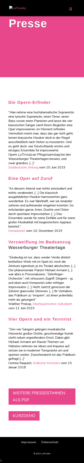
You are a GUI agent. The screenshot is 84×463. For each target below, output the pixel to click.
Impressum (28, 442)
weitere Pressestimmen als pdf (39, 396)
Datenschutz (50, 442)
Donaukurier (17, 231)
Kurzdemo (24, 416)
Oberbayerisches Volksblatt (52, 304)
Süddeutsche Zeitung (23, 167)
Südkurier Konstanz (46, 363)
